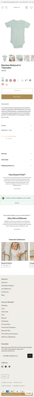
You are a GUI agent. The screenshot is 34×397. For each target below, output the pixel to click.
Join (30, 355)
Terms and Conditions (8, 327)
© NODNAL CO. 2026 (6, 382)
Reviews (4, 153)
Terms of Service (6, 385)
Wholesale (4, 321)
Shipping (4, 305)
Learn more (17, 188)
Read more (5, 117)
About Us (4, 282)
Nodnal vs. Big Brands (8, 337)
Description (5, 104)
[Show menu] (2, 7)
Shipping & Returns (7, 165)
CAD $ (4, 376)
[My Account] (26, 7)
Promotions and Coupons (9, 334)
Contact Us (5, 292)
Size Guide (4, 160)
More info (17, 202)
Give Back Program (7, 285)
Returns (4, 318)
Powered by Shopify (19, 385)
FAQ (2, 315)
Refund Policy (5, 330)
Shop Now (6, 265)
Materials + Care (6, 130)
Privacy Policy (5, 324)
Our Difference (6, 289)
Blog (2, 295)
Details (3, 125)
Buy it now (17, 97)
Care (3, 308)
